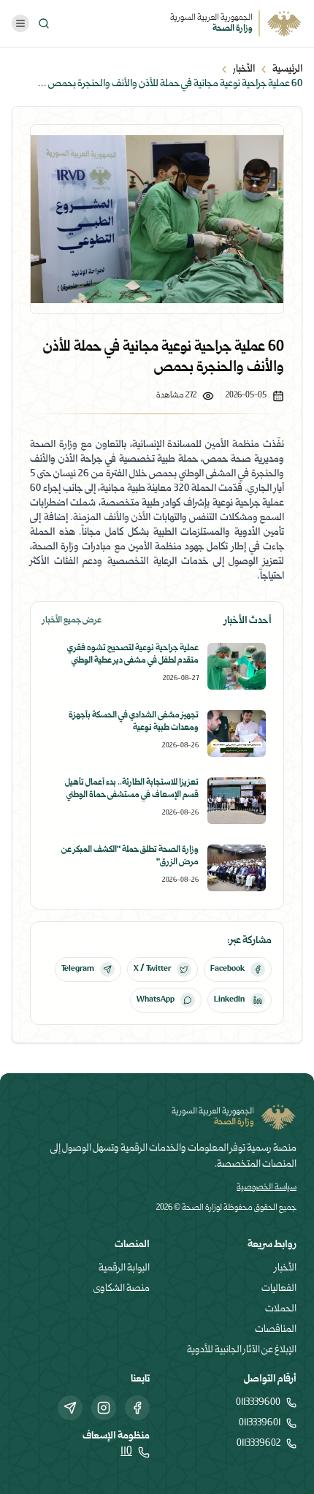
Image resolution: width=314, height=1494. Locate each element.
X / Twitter (152, 969)
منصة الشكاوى (121, 1288)
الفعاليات (278, 1288)
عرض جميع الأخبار (72, 621)
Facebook (227, 969)
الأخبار (244, 69)
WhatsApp (156, 999)
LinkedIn (229, 999)
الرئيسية (287, 69)
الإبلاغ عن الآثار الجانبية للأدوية (241, 1350)
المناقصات (275, 1329)
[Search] (44, 23)
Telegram (77, 969)
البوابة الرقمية (124, 1268)
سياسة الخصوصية (266, 1187)
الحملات (280, 1309)
